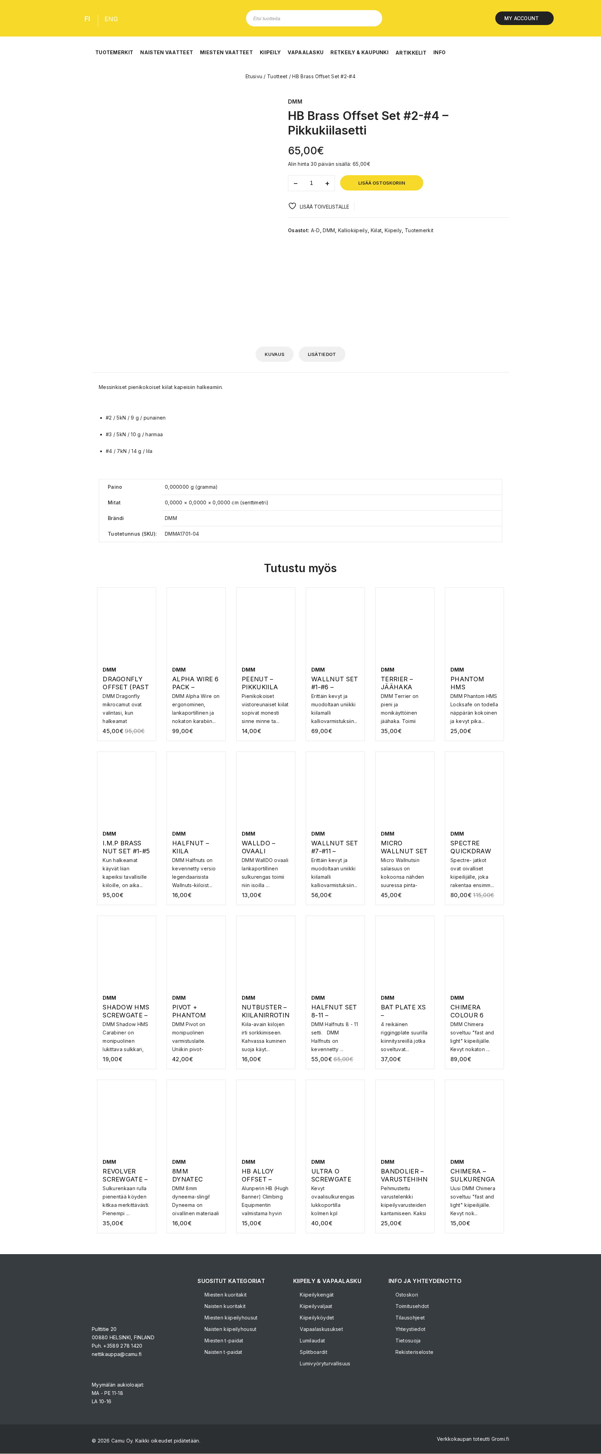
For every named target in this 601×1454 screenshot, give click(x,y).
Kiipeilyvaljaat (315, 1306)
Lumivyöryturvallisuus (324, 1363)
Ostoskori (406, 1295)
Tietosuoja (407, 1340)
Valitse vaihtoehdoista (127, 702)
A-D (315, 230)
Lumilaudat (311, 1340)
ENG (111, 19)
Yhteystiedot (409, 1329)
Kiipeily (393, 230)
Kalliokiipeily (353, 230)
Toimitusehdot (411, 1306)
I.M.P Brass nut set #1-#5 (495, 102)
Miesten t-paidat (223, 1340)
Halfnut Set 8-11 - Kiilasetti (504, 102)
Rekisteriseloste (413, 1352)
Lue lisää (404, 699)
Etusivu (254, 76)
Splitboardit (312, 1352)
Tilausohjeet (409, 1318)
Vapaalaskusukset (320, 1329)
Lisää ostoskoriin (381, 183)
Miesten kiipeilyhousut (230, 1318)
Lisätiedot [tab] (322, 354)
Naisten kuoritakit (224, 1306)
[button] (114, 49)
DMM (329, 230)
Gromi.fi (500, 1439)
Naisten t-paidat (222, 1352)
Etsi (371, 18)
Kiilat (376, 230)
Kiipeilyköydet (316, 1318)
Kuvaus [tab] (275, 354)
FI (87, 19)
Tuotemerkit (419, 230)
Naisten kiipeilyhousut (229, 1329)
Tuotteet (277, 76)
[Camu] (36, 18)
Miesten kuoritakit (225, 1295)
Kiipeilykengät (316, 1295)
